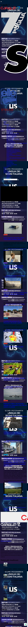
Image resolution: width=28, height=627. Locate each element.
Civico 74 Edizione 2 (12, 152)
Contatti (5, 170)
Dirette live (6, 171)
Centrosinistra (14, 275)
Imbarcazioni (21, 416)
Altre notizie (6, 510)
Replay (8, 159)
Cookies (2, 621)
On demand (6, 124)
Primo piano (9, 153)
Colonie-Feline (14, 440)
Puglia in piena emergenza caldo (13, 346)
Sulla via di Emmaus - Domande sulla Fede (17, 143)
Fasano (9, 248)
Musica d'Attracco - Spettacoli (14, 155)
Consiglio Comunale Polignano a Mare (16, 157)
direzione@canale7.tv (6, 541)
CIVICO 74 (9, 148)
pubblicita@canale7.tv (6, 620)
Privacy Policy (9, 621)
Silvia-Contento (21, 275)
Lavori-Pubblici (14, 329)
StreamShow (10, 625)
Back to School (10, 163)
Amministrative (12, 277)
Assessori (6, 305)
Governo (19, 304)
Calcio (13, 507)
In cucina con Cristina (12, 164)
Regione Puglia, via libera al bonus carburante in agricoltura (14, 379)
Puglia (10, 361)
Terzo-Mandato (12, 304)
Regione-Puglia (9, 386)
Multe (25, 416)
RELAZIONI (10, 140)
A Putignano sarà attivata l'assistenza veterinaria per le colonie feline (15, 432)
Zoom (8, 156)
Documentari (10, 162)
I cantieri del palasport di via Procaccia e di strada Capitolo (13, 321)
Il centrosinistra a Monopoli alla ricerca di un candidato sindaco (13, 266)
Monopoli (8, 275)
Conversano (11, 481)
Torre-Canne (20, 248)
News (5, 168)
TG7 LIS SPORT (11, 141)
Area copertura (7, 172)
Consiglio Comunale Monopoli (14, 151)
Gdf (16, 416)
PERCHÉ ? (9, 129)
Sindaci (23, 304)
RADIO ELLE (10, 145)
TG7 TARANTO (11, 128)
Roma (7, 304)
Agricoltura (16, 386)
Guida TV (6, 167)
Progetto (6, 508)
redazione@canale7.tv (6, 619)
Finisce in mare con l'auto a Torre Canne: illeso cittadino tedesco (14, 238)
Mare (15, 248)
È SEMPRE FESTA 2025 (13, 133)
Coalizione (6, 277)
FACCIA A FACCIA (12, 136)
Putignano (8, 440)
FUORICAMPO (11, 137)
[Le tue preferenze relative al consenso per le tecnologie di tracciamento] (25, 624)
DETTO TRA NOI (11, 135)
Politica (5, 263)
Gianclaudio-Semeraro (20, 507)
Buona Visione (10, 147)
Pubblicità (9, 166)
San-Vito (8, 416)
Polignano (13, 416)
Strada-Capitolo (12, 330)
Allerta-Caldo (16, 361)
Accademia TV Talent (12, 160)
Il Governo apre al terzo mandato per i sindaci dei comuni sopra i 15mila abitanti (15, 294)
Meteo (7, 361)
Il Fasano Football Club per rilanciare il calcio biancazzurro (15, 498)
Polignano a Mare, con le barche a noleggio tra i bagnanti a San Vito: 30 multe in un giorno (15, 405)
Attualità (6, 318)
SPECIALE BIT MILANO (13, 149)
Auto (13, 248)
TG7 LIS (9, 127)
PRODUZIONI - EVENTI (13, 139)
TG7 (5, 123)
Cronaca (6, 234)
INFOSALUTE (10, 144)
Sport (5, 494)
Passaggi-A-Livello (18, 481)
